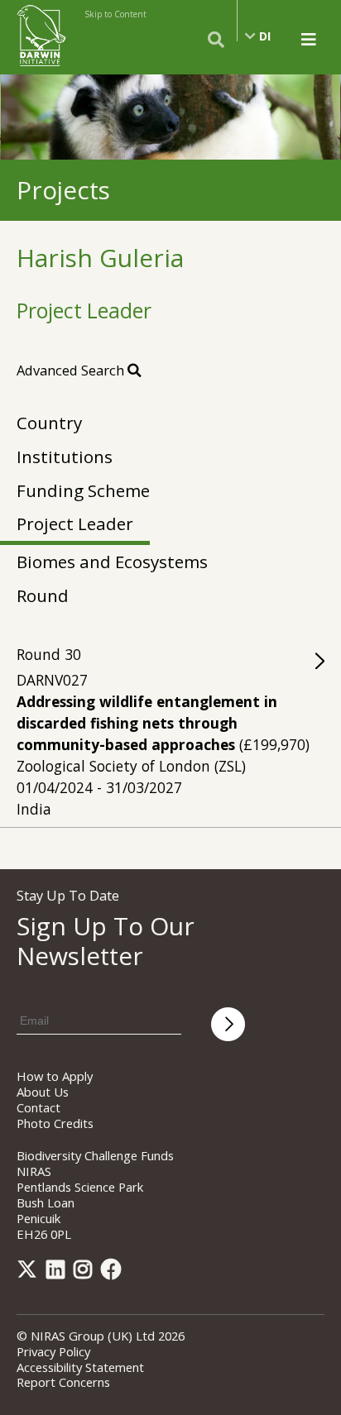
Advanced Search (72, 370)
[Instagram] (86, 1272)
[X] (30, 1272)
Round (43, 595)
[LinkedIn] (58, 1272)
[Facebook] (114, 1272)
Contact (38, 1107)
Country (49, 422)
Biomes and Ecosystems (112, 561)
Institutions (65, 456)
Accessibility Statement (80, 1367)
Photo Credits (55, 1123)
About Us (43, 1091)
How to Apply (55, 1076)
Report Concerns (63, 1382)
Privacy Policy (53, 1351)
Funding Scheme (83, 490)
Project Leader (75, 523)
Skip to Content (115, 14)
